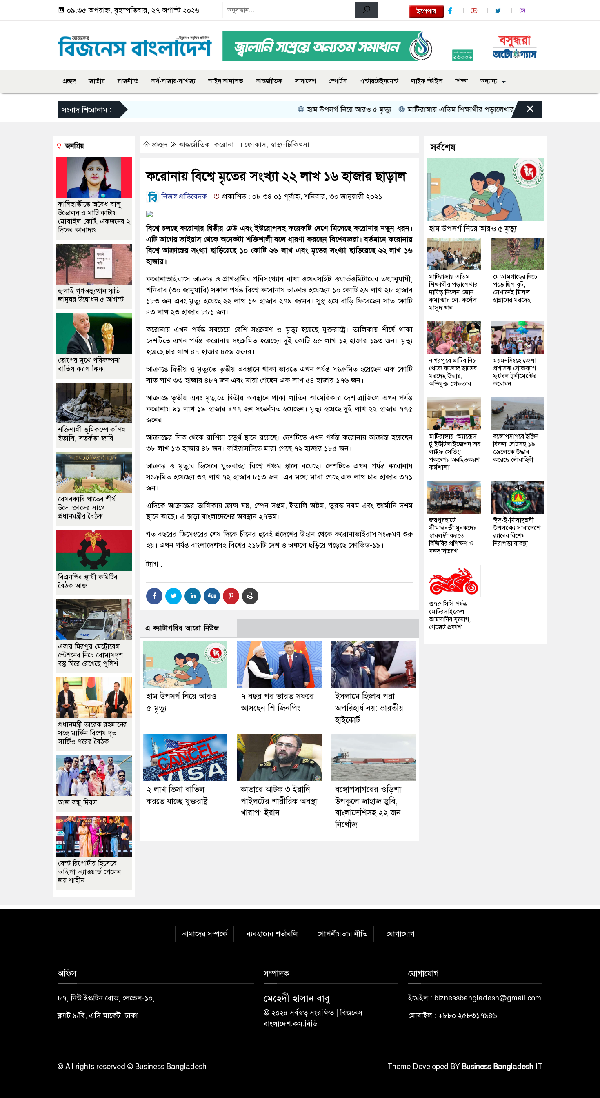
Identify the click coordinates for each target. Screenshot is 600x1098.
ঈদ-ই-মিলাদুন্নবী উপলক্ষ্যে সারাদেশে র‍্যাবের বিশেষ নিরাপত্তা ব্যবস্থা (516, 532)
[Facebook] (154, 596)
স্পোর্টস (338, 81)
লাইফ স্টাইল (427, 81)
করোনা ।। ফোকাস (240, 144)
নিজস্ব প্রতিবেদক (183, 196)
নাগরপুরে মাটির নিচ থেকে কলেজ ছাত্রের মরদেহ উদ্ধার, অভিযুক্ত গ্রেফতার (453, 372)
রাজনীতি (128, 81)
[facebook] (451, 11)
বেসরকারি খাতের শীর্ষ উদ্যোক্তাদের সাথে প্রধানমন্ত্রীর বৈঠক (87, 508)
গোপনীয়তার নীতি (342, 933)
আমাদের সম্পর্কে (204, 933)
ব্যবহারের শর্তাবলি (272, 933)
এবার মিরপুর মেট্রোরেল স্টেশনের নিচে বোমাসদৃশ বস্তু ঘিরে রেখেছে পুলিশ (90, 655)
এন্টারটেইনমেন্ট (379, 81)
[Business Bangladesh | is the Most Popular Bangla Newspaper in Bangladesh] (135, 43)
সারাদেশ (305, 81)
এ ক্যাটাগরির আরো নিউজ (182, 628)
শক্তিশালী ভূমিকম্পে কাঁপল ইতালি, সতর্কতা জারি (92, 434)
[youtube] (475, 11)
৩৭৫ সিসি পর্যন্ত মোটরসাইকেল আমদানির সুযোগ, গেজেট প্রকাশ (450, 615)
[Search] (366, 10)
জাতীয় (97, 81)
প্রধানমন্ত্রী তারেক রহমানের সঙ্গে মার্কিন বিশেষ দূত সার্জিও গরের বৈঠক (92, 733)
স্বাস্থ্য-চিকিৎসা (289, 144)
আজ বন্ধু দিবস (77, 802)
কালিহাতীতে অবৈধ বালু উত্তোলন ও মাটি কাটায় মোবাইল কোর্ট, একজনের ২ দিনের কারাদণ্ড (94, 217)
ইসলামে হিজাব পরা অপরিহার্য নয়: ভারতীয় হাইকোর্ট (369, 708)
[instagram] (523, 11)
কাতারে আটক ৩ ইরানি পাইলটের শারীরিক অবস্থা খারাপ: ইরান (279, 801)
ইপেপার (426, 11)
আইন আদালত (225, 81)
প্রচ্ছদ (69, 81)
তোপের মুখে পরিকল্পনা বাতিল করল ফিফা (89, 364)
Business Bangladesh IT (502, 1066)
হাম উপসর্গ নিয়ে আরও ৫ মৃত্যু (325, 109)
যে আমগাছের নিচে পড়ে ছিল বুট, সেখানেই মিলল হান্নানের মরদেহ (515, 288)
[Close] (522, 111)
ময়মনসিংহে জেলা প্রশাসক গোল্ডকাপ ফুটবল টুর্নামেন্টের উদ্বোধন (514, 372)
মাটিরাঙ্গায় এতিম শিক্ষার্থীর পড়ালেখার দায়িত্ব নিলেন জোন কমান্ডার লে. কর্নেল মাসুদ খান (453, 292)
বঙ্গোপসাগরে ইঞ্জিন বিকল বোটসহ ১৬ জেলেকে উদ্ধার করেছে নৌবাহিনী (515, 448)
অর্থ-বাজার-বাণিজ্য (173, 81)
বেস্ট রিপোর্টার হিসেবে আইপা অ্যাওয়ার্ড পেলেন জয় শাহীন (89, 872)
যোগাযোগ (401, 933)
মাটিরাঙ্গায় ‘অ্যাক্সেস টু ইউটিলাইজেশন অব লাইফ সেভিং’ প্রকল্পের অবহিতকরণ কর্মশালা (454, 452)
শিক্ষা (462, 81)
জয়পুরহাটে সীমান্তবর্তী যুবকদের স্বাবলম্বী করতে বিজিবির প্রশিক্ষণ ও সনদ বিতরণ (453, 535)
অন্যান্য (488, 81)
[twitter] (499, 11)
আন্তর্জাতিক (269, 81)
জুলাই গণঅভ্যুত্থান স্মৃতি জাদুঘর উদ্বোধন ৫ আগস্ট (91, 295)
